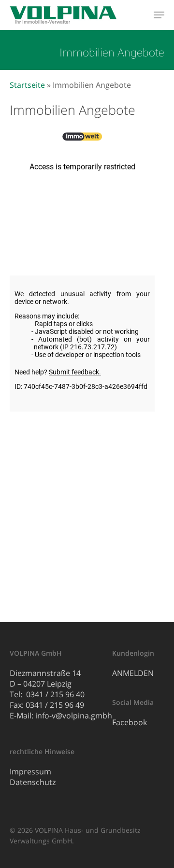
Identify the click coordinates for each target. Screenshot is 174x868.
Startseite (27, 85)
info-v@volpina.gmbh (73, 715)
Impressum (30, 771)
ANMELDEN (133, 673)
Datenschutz (33, 782)
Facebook (129, 722)
